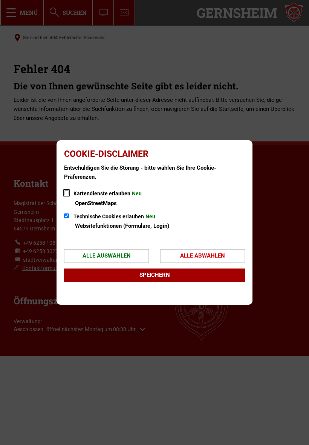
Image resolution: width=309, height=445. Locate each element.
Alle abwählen (202, 255)
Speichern (154, 275)
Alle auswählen (107, 255)
